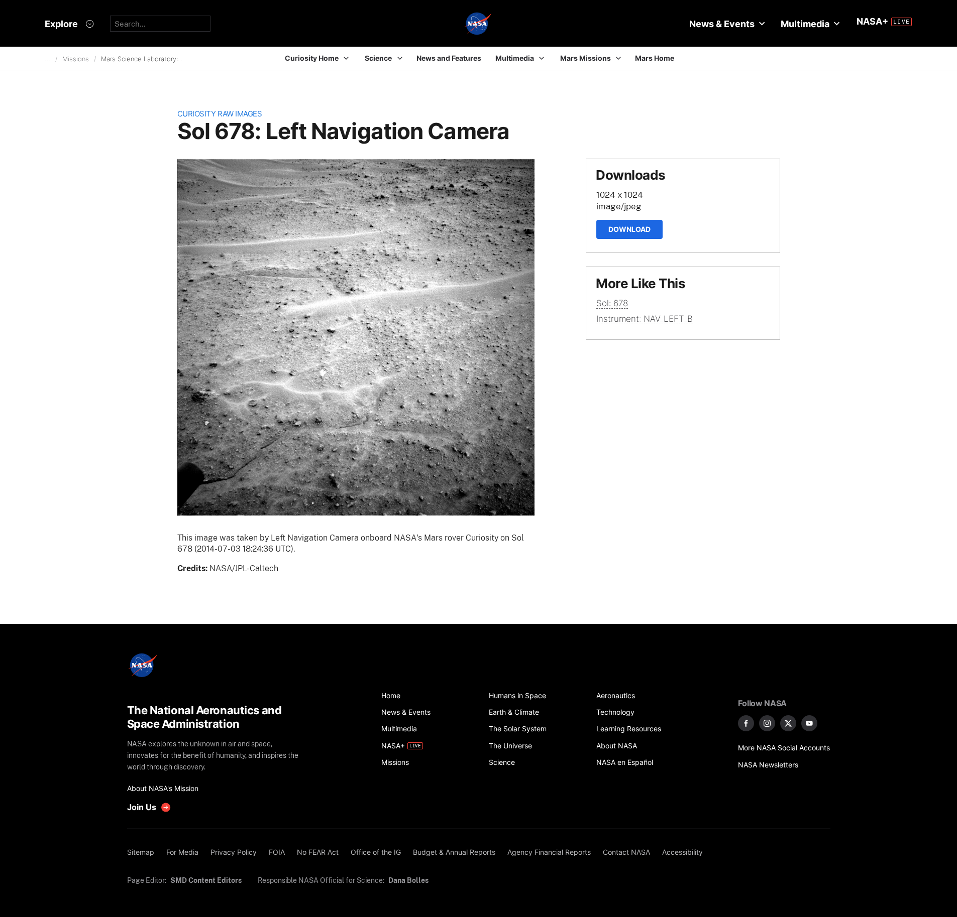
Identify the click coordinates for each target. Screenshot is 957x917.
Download (629, 229)
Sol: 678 (612, 303)
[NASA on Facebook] (746, 723)
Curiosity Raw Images (219, 113)
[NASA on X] (788, 723)
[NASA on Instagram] (767, 723)
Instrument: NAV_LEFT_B (644, 319)
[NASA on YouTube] (809, 723)
